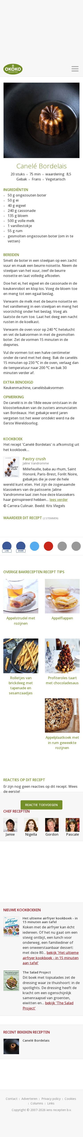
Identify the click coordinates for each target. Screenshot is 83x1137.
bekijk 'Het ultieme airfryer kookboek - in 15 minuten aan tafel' (51, 957)
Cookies (70, 1099)
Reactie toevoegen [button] (41, 805)
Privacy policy (51, 1099)
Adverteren (29, 1099)
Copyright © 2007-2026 (29, 1110)
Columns (37, 1103)
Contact (11, 1099)
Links (50, 1103)
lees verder (59, 499)
